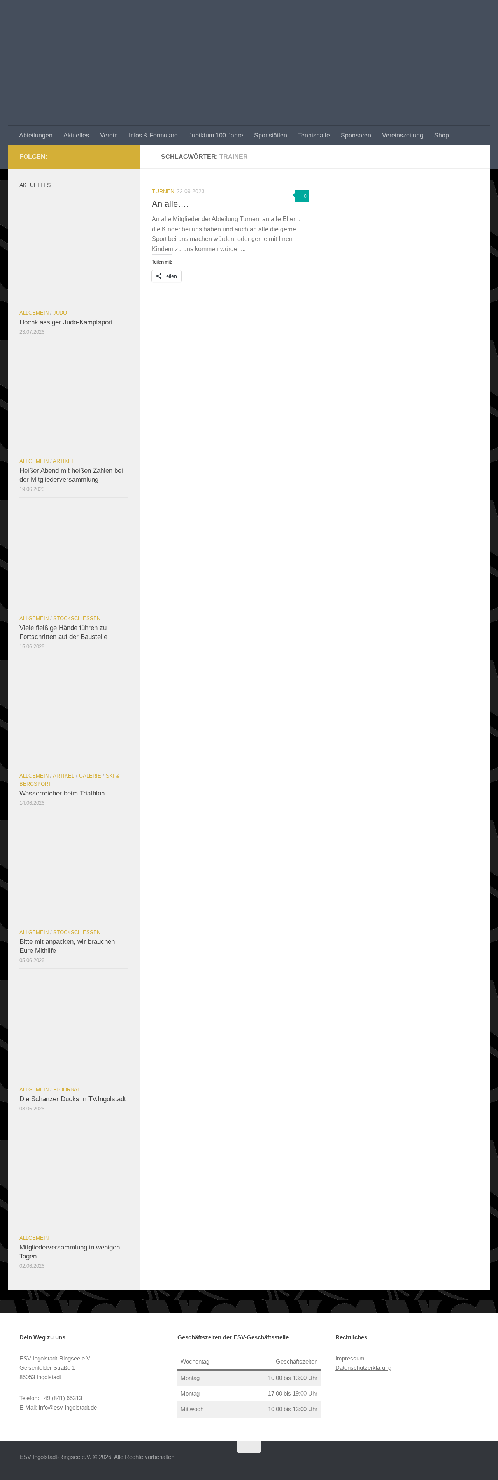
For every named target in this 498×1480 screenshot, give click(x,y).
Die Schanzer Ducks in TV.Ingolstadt (72, 1099)
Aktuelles (76, 135)
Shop (441, 135)
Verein (109, 135)
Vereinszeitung (402, 135)
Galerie (90, 776)
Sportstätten (270, 135)
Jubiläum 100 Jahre (216, 135)
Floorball (68, 1090)
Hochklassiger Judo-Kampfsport (66, 322)
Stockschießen (76, 618)
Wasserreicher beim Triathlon (62, 793)
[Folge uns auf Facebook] (123, 156)
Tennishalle (314, 135)
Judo (60, 313)
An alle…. (170, 204)
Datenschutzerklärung (363, 1367)
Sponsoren (356, 135)
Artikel (63, 461)
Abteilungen (36, 135)
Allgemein (34, 313)
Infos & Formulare (153, 135)
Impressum (350, 1358)
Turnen (163, 191)
